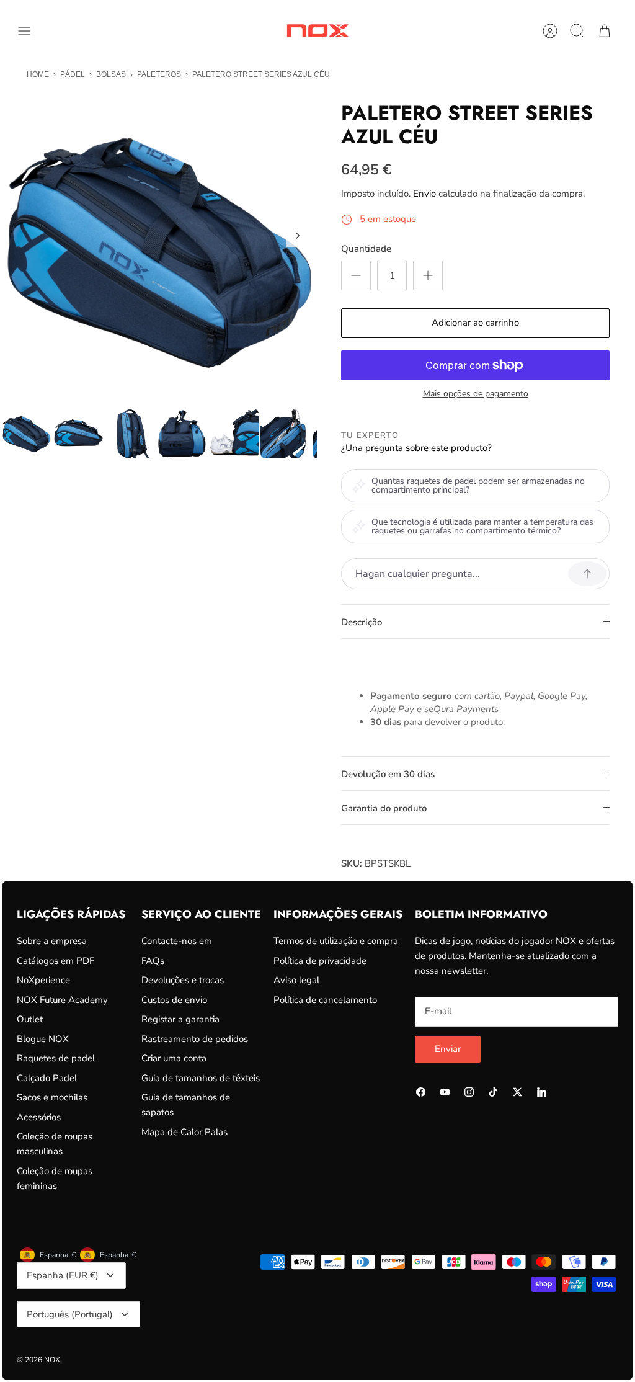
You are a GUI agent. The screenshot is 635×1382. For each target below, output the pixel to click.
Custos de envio (174, 1000)
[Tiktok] (493, 1092)
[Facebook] (421, 1092)
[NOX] (317, 30)
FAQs (152, 961)
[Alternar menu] (30, 31)
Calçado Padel (47, 1078)
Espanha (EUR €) (63, 1275)
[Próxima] (297, 235)
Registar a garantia (180, 1019)
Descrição (361, 622)
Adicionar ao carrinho (475, 322)
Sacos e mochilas (52, 1097)
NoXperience (43, 980)
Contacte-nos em (176, 941)
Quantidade (366, 249)
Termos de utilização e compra (335, 941)
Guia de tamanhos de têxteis (200, 1078)
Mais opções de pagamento (475, 394)
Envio (424, 193)
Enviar (448, 1049)
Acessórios (39, 1117)
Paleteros (159, 74)
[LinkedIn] (542, 1092)
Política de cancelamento (325, 1000)
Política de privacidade (319, 961)
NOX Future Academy (62, 1000)
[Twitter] (517, 1092)
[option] (160, 249)
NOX (52, 1360)
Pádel (72, 74)
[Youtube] (445, 1092)
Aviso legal (296, 980)
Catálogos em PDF (55, 961)
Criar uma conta (173, 1058)
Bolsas (111, 74)
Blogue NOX (43, 1039)
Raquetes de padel (56, 1058)
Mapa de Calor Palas (184, 1132)
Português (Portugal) (70, 1314)
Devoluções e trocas (182, 980)
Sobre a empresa (52, 941)
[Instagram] (469, 1092)
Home (38, 74)
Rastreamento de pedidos (194, 1039)
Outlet (30, 1019)
